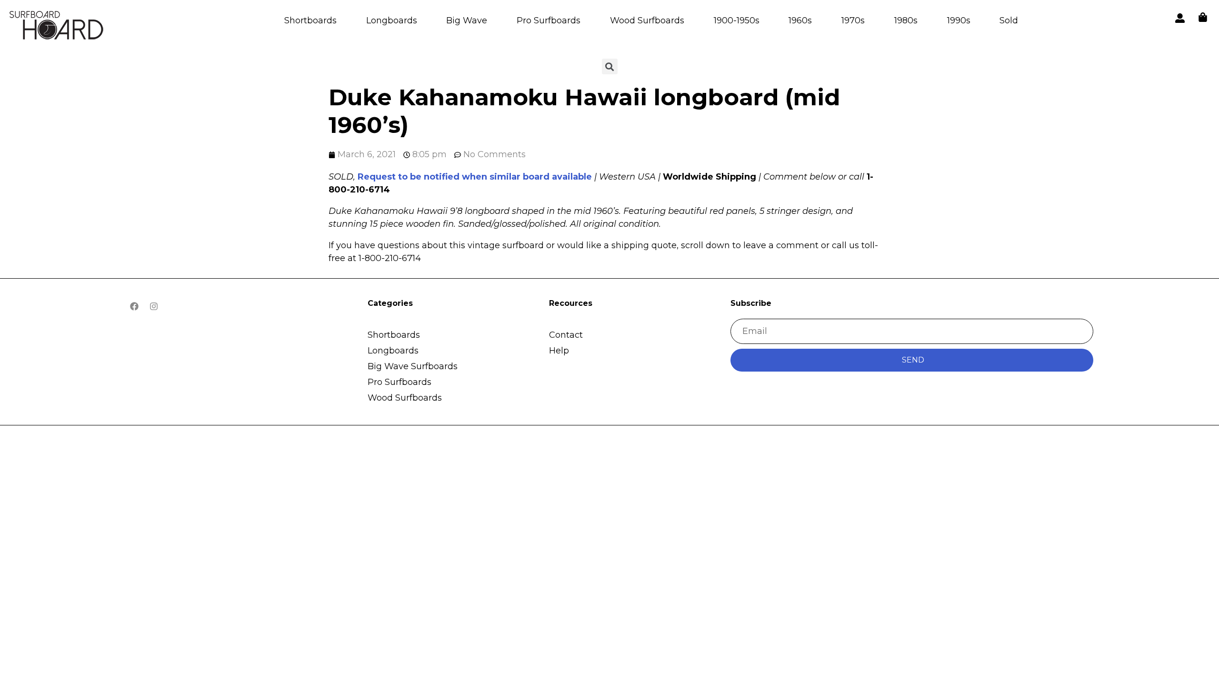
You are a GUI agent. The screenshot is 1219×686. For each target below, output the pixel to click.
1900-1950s (736, 20)
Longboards (391, 20)
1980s (906, 20)
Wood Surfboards (647, 20)
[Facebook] (134, 306)
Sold (1008, 20)
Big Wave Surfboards (413, 366)
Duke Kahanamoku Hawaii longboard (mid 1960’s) (584, 111)
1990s (958, 20)
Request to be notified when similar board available (475, 177)
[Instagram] (153, 306)
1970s (853, 20)
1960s (800, 20)
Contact (566, 335)
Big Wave (466, 20)
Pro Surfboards (548, 20)
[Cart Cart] (1202, 17)
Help (559, 350)
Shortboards (310, 20)
